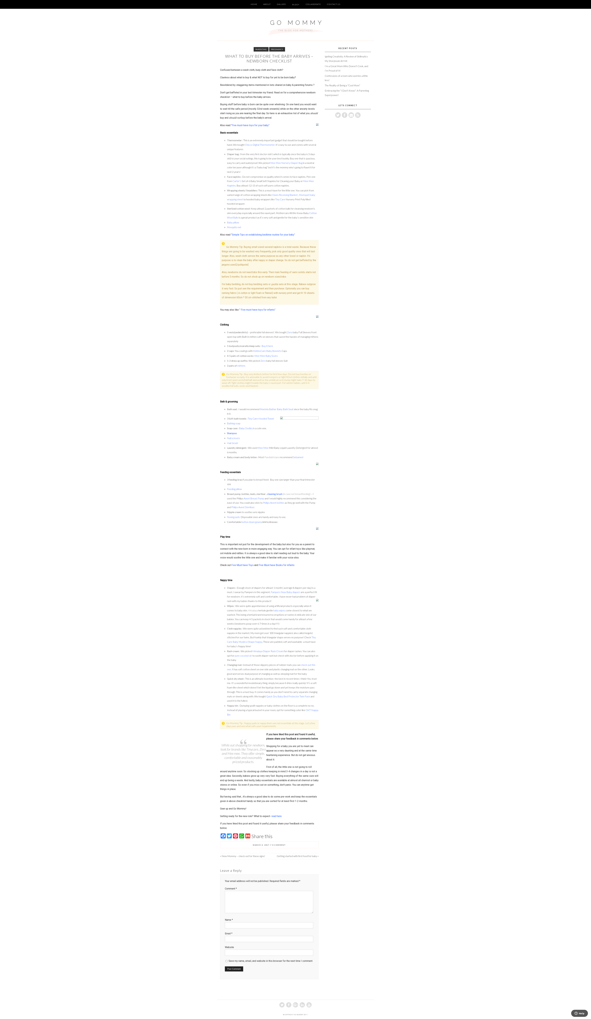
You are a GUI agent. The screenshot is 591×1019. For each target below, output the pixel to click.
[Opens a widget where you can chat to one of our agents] (579, 1013)
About (267, 4)
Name (229, 919)
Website (229, 947)
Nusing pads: (233, 516)
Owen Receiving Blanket (285, 194)
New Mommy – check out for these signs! (243, 856)
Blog (295, 4)
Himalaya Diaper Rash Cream (268, 651)
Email (228, 933)
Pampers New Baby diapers (285, 592)
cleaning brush (274, 493)
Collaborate (313, 4)
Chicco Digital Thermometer (260, 144)
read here (276, 816)
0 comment (279, 845)
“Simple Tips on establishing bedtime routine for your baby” (263, 234)
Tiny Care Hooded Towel (261, 418)
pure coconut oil (243, 655)
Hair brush (232, 443)
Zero (289, 332)
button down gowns (251, 521)
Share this (261, 836)
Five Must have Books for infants (276, 565)
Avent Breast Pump (254, 498)
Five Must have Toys (242, 565)
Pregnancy (277, 49)
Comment (231, 888)
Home (254, 4)
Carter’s (237, 181)
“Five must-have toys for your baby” (250, 125)
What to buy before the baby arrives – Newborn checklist (269, 58)
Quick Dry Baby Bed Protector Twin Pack (288, 696)
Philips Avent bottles (274, 502)
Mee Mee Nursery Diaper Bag (286, 162)
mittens (241, 365)
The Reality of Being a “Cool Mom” (342, 85)
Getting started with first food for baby (297, 856)
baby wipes (279, 610)
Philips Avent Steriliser (242, 507)
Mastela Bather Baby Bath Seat (276, 409)
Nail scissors (233, 438)
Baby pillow (233, 222)
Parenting (261, 49)
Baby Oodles (246, 428)
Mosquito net (234, 227)
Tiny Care (280, 199)
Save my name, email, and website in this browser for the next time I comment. (271, 960)
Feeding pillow (234, 489)
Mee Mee (263, 447)
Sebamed (298, 457)
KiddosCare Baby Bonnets (267, 350)
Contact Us (333, 4)
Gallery (281, 4)
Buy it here (267, 345)
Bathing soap (233, 423)
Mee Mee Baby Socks (266, 355)
